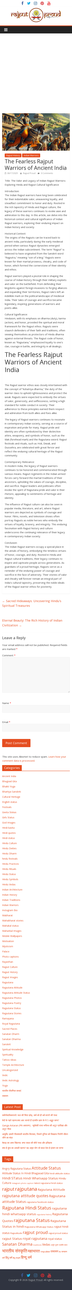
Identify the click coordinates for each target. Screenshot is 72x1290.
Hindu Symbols (10, 879)
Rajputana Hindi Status (26, 1208)
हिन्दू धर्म (26, 1257)
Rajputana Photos (12, 997)
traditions (37, 1245)
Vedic (5, 1075)
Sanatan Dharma (11, 1039)
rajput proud (35, 1232)
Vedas (46, 1244)
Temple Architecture (13, 1064)
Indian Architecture (12, 889)
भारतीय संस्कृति (14, 1251)
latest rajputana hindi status (48, 1183)
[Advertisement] (36, 71)
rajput (8, 1189)
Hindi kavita (8, 827)
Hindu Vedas (9, 884)
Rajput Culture (10, 966)
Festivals (7, 807)
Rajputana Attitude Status (16, 992)
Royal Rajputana (11, 1023)
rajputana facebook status (40, 1202)
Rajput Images (10, 977)
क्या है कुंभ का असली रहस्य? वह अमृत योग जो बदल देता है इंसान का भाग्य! (32, 1147)
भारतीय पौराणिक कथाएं (11, 1090)
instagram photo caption (22, 1183)
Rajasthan (7, 961)
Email (6, 722)
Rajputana (7, 982)
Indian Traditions (11, 899)
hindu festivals (10, 858)
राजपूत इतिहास (45, 1252)
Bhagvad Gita (9, 781)
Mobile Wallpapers (12, 936)
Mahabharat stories (12, 920)
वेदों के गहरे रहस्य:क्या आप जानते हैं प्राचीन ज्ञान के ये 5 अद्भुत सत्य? (30, 1120)
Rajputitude (16, 1233)
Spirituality (7, 1054)
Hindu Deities (9, 848)
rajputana (26, 1189)
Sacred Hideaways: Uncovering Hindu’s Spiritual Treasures (31, 603)
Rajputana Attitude (12, 987)
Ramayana (8, 1018)
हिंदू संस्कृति (16, 1258)
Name (6, 703)
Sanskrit (6, 1044)
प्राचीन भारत (63, 1245)
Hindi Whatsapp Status (40, 1178)
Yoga (5, 1085)
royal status (55, 1239)
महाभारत (34, 1251)
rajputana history (44, 1214)
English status (9, 802)
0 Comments (46, 173)
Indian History (9, 894)
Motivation (8, 941)
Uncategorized (10, 1070)
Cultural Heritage (11, 796)
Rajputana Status (11, 1008)
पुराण (56, 1245)
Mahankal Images (11, 930)
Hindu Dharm (9, 853)
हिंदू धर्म (8, 1257)
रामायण (5, 1095)
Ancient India (9, 776)
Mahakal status (10, 925)
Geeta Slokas (9, 812)
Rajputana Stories (11, 1013)
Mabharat (7, 915)
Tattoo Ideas (9, 1059)
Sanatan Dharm (10, 1034)
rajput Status (12, 1238)
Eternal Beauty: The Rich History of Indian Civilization (32, 622)
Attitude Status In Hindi (16, 1173)
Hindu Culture (9, 843)
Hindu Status (9, 874)
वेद (60, 1252)
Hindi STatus (12, 1178)
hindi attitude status (60, 1173)
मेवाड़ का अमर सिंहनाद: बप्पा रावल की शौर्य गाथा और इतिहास (27, 1142)
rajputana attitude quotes (25, 1195)
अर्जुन (53, 1245)
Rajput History (13, 155)
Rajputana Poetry (11, 1003)
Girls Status (8, 817)
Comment (8, 655)
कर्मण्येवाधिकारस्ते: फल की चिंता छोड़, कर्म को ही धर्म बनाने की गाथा (29, 1115)
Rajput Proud (29, 173)
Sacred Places (9, 1028)
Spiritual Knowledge (12, 1049)
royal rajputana (35, 1238)
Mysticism (7, 946)
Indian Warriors (31, 155)
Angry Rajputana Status (16, 1168)
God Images (8, 822)
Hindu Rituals (9, 869)
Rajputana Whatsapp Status (39, 1226)
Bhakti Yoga (8, 786)
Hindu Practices (10, 863)
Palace (5, 951)
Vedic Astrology (10, 1080)
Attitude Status (46, 1168)
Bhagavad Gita (40, 1173)
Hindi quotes (9, 832)
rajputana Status (32, 1220)
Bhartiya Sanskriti (11, 791)
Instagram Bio (10, 910)
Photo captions (10, 956)
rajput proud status (58, 1233)
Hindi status (8, 838)
